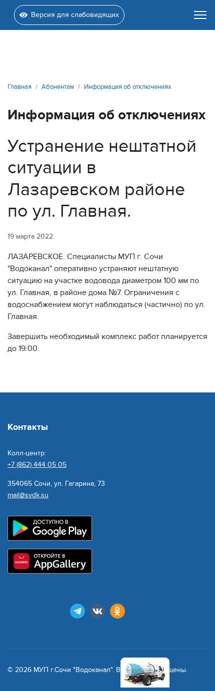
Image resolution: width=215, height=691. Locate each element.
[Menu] (200, 15)
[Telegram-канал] (77, 611)
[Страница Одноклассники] (117, 611)
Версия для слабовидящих (75, 14)
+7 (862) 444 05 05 (37, 464)
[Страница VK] (97, 611)
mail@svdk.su (28, 495)
